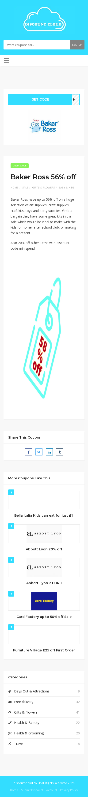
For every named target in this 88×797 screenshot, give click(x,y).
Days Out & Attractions (32, 691)
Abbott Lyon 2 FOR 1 (44, 583)
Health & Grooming (29, 733)
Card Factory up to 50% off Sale (44, 617)
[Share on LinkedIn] (49, 451)
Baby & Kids (66, 187)
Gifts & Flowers (43, 187)
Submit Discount (32, 790)
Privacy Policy (69, 790)
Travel (18, 743)
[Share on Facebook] (28, 451)
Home (14, 187)
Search (77, 44)
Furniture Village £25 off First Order (44, 650)
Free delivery (23, 701)
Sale (25, 187)
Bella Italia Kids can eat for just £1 (44, 515)
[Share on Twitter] (38, 451)
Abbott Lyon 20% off (44, 549)
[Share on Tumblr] (59, 451)
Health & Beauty (26, 722)
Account (51, 790)
